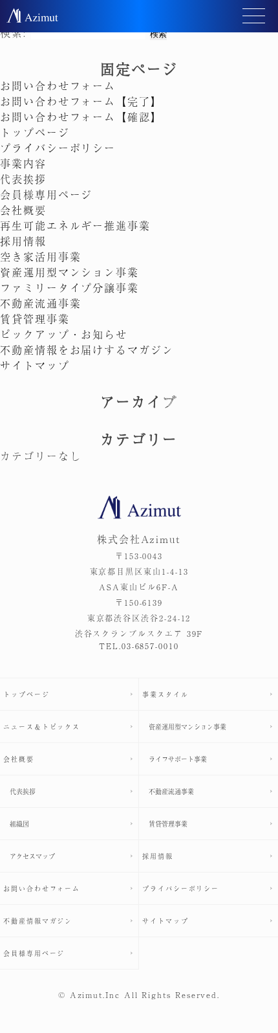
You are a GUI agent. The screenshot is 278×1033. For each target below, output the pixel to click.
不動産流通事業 (40, 303)
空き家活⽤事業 (40, 256)
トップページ (35, 132)
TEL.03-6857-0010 (139, 646)
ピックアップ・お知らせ (63, 334)
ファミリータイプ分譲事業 (69, 287)
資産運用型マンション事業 (69, 272)
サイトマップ (35, 365)
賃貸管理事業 (35, 318)
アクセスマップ (32, 856)
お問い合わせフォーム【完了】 (81, 101)
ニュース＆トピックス (41, 726)
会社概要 (23, 209)
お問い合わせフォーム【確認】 (81, 116)
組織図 (19, 823)
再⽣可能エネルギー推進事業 (75, 225)
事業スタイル (165, 694)
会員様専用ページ (46, 194)
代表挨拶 (23, 178)
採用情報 (23, 241)
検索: (13, 32)
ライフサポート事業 (178, 759)
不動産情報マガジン (37, 921)
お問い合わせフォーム (58, 85)
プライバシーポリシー (58, 147)
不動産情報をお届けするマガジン (87, 349)
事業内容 (23, 163)
